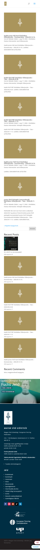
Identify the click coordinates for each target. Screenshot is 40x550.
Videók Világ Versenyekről (13, 491)
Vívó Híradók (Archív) (11, 489)
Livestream (8, 479)
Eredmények (9, 474)
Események (8, 477)
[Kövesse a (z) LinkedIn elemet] (20, 503)
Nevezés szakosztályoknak (13, 496)
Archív (7, 494)
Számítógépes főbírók (12, 498)
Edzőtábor (32, 39)
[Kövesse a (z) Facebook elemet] (5, 503)
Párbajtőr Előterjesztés (24, 83)
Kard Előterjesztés (22, 41)
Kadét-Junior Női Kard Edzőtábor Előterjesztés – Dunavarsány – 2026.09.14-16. (19, 36)
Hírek (7, 482)
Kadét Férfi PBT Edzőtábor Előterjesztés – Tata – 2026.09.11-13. (18, 120)
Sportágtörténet (10, 486)
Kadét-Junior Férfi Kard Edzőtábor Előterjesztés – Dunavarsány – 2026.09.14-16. (19, 162)
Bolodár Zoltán (13, 39)
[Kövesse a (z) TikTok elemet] (16, 503)
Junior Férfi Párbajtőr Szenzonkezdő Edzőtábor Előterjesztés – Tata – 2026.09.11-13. (19, 201)
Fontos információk (10, 41)
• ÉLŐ (37, 543)
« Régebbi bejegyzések (11, 226)
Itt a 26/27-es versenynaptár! (13, 252)
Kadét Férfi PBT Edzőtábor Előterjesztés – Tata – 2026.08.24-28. (18, 78)
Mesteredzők (9, 484)
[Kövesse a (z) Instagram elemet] (9, 503)
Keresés (32, 228)
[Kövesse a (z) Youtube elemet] (12, 503)
